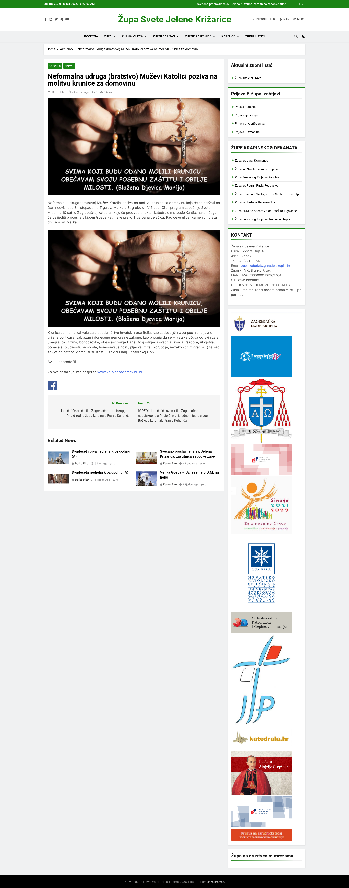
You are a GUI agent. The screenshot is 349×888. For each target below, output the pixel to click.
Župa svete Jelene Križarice (174, 19)
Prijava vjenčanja (246, 115)
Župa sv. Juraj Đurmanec (251, 160)
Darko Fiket (58, 92)
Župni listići (255, 36)
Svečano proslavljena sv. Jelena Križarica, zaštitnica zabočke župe (241, 3)
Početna (91, 36)
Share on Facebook (52, 385)
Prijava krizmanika (247, 132)
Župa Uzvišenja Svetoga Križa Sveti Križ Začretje (267, 194)
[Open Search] (296, 36)
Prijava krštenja (245, 107)
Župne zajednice (198, 36)
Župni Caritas (164, 36)
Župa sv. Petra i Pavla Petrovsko (256, 185)
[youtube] (67, 19)
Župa (108, 36)
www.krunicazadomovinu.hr (119, 372)
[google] (61, 19)
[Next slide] (302, 3)
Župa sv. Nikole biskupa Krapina (256, 169)
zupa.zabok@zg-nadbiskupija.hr (265, 266)
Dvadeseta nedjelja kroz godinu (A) (100, 472)
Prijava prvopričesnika (250, 123)
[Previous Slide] (296, 3)
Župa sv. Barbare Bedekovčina (255, 202)
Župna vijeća (132, 36)
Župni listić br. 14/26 (248, 78)
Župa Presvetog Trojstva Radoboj (257, 177)
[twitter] (56, 19)
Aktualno (55, 66)
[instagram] (50, 19)
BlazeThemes (215, 881)
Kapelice (228, 36)
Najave (69, 66)
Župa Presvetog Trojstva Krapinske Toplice (263, 219)
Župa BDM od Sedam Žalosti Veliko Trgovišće (266, 211)
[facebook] (46, 19)
